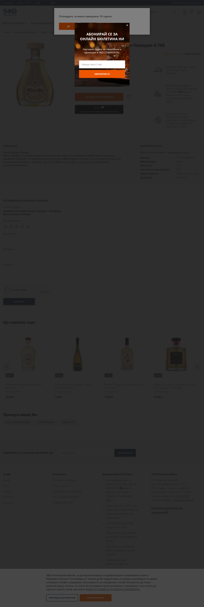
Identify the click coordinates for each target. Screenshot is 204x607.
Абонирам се (102, 74)
